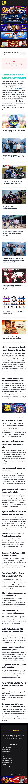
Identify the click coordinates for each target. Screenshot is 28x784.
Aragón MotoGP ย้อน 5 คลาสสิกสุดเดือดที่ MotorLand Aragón (13, 207)
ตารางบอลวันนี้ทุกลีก (7, 753)
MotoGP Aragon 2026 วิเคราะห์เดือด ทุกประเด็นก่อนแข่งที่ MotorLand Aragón (13, 287)
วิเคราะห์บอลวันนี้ (7, 747)
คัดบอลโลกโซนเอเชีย (7, 760)
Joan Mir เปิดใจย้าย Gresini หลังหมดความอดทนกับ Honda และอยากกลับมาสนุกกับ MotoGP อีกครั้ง (13, 260)
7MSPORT (18, 89)
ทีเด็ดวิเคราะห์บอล (7, 764)
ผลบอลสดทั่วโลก (6, 749)
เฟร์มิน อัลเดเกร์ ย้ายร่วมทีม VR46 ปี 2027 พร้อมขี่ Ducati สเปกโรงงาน (12, 183)
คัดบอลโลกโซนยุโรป (7, 762)
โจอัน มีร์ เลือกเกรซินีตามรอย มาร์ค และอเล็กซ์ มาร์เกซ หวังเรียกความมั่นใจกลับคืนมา (14, 157)
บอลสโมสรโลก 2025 (7, 758)
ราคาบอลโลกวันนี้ (7, 751)
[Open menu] (25, 3)
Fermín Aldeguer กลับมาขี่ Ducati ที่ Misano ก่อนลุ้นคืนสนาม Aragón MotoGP (13, 233)
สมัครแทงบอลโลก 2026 (8, 767)
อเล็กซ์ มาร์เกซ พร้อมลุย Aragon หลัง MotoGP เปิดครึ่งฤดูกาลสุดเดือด (13, 338)
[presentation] (14, 121)
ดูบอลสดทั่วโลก (6, 756)
